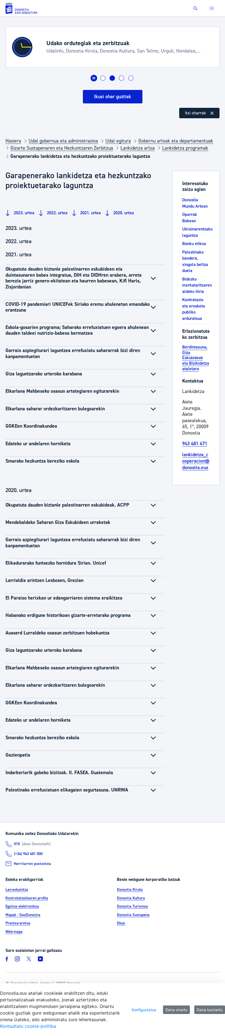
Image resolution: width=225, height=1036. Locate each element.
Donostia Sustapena (133, 915)
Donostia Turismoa (132, 906)
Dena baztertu (210, 1009)
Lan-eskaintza (16, 889)
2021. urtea (90, 213)
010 (17, 844)
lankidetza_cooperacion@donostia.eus (195, 461)
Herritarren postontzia (32, 863)
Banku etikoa (194, 243)
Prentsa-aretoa (17, 923)
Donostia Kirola (130, 889)
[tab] (103, 78)
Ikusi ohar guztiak (112, 97)
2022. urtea (57, 213)
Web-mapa (13, 931)
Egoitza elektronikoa (22, 906)
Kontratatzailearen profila (26, 898)
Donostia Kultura (131, 898)
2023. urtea (23, 213)
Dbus (121, 923)
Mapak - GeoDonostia (22, 915)
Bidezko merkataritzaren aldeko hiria (197, 285)
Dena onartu (176, 1009)
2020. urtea (123, 213)
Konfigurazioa (144, 1009)
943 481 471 (194, 444)
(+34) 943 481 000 (28, 853)
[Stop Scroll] (94, 78)
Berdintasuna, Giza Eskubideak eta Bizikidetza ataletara (195, 358)
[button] (195, 8)
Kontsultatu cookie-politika (28, 1026)
